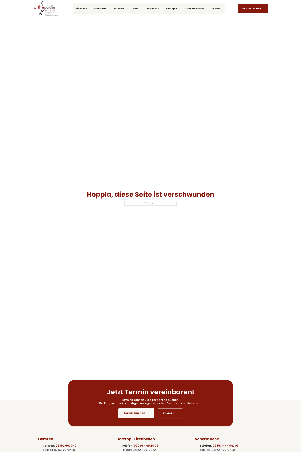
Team (134, 8)
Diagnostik (152, 8)
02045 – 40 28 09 (146, 446)
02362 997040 (66, 446)
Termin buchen (134, 413)
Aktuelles (118, 8)
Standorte (100, 8)
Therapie (171, 8)
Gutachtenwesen (194, 8)
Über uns (81, 8)
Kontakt (216, 8)
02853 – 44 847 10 (225, 446)
